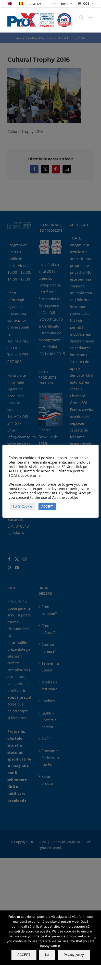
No (47, 955)
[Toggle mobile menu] (91, 17)
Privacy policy (74, 955)
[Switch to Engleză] (9, 3)
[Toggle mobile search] (81, 17)
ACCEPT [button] (47, 506)
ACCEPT (23, 955)
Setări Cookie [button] (22, 506)
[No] (94, 937)
